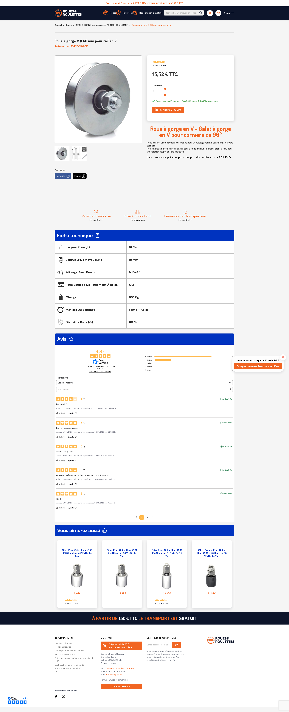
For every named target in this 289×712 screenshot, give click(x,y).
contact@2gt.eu (114, 674)
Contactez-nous (121, 686)
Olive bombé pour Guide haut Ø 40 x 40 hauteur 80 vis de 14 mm (212, 552)
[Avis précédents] (136, 517)
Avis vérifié (227, 399)
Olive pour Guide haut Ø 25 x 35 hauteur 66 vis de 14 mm (77, 552)
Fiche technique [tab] (75, 235)
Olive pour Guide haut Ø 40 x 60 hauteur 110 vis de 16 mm (167, 552)
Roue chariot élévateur (150, 12)
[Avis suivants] (152, 518)
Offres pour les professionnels (69, 650)
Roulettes (128, 12)
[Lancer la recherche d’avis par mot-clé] (231, 389)
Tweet (77, 175)
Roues (113, 12)
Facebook (57, 696)
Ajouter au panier (168, 110)
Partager (60, 175)
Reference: (62, 46)
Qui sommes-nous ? (65, 654)
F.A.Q (57, 671)
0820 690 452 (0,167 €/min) (119, 668)
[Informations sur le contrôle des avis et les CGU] (114, 366)
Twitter (63, 696)
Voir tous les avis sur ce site (100, 372)
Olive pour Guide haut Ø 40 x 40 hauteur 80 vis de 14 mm (122, 552)
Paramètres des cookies (67, 690)
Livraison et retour (64, 643)
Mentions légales (63, 646)
